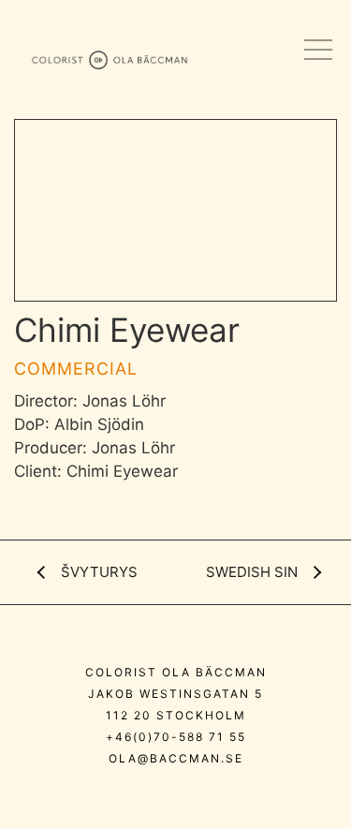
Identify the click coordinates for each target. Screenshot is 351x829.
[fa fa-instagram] (118, 799)
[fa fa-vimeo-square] (159, 799)
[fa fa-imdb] (200, 799)
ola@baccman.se (176, 758)
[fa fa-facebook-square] (237, 799)
